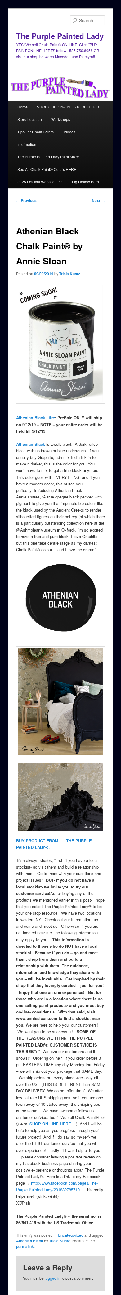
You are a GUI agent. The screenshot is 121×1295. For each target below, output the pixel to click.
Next (98, 200)
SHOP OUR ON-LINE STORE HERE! (68, 106)
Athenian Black (30, 444)
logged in (52, 1278)
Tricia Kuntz (69, 274)
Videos (69, 131)
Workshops (60, 119)
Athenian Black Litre (35, 418)
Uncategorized (70, 1235)
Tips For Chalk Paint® (35, 131)
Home (22, 106)
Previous (26, 200)
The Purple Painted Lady (60, 36)
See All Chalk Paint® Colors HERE (46, 169)
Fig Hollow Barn (85, 181)
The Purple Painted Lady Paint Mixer (48, 156)
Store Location (29, 119)
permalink (25, 1246)
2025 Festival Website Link (40, 181)
